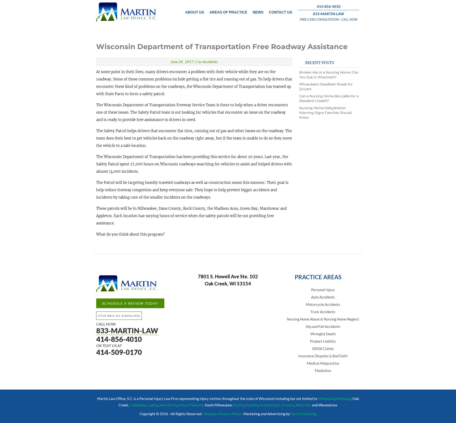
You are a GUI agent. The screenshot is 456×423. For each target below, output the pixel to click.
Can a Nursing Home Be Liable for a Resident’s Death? (329, 98)
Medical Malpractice (323, 363)
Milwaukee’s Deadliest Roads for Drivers (326, 86)
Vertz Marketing (304, 414)
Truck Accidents (322, 312)
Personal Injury (323, 290)
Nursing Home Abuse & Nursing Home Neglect (323, 319)
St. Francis (286, 405)
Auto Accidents (323, 297)
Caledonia (137, 405)
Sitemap (210, 414)
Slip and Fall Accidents (323, 326)
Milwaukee (326, 398)
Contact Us (280, 12)
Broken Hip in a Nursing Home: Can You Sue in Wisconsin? (328, 74)
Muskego (344, 398)
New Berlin (168, 405)
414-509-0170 (119, 352)
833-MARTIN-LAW (328, 14)
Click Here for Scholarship (119, 315)
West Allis (303, 405)
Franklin (251, 405)
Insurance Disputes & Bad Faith (322, 356)
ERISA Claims (323, 348)
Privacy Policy (230, 414)
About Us (194, 12)
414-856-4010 (329, 6)
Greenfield (268, 405)
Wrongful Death (323, 334)
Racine (238, 405)
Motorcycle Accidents (323, 304)
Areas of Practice (228, 12)
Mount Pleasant (190, 405)
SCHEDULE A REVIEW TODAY (130, 303)
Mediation (323, 370)
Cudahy (152, 405)
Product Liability (323, 341)
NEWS (258, 12)
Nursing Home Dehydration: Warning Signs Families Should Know (325, 113)
